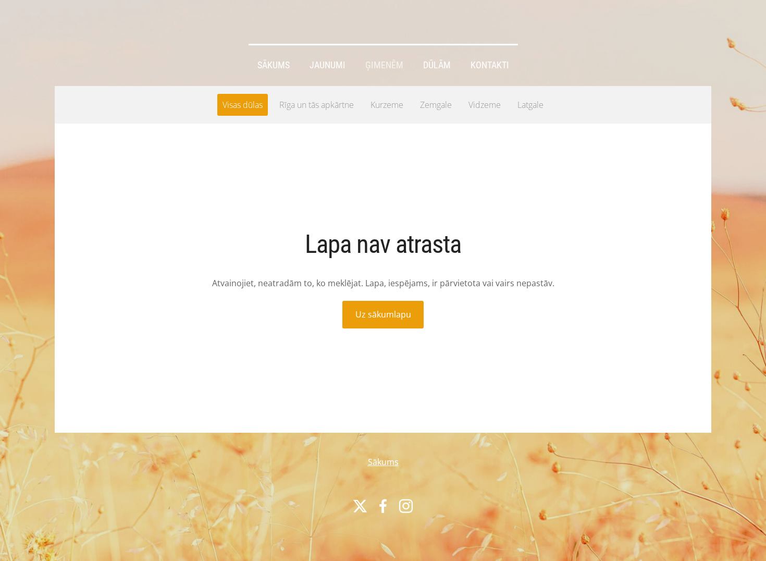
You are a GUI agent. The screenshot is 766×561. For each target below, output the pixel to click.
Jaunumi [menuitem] (327, 65)
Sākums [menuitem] (273, 65)
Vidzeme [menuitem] (484, 105)
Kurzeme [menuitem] (386, 105)
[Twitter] (360, 506)
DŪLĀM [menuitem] (437, 65)
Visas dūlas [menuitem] (243, 105)
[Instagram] (406, 506)
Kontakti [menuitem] (490, 65)
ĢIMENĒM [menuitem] (384, 65)
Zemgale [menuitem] (436, 105)
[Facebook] (383, 506)
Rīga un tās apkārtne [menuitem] (316, 105)
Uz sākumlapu (383, 314)
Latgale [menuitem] (530, 105)
